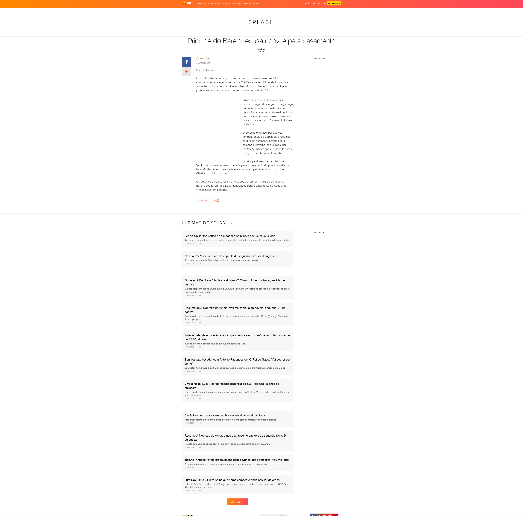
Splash (261, 11)
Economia (237, 11)
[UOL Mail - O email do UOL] (312, 3)
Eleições (201, 11)
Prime (317, 11)
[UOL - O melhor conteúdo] (186, 3)
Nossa (307, 11)
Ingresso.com (203, 3)
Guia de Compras (334, 11)
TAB (312, 11)
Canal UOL (298, 11)
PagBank (247, 3)
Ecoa (290, 11)
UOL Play (256, 3)
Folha (245, 11)
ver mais (236, 502)
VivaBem (279, 11)
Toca (322, 11)
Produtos (185, 11)
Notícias (210, 11)
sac (305, 3)
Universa (270, 11)
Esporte (253, 11)
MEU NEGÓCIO (225, 3)
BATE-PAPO (214, 3)
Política (219, 11)
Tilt (286, 11)
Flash (193, 11)
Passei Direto (237, 3)
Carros (228, 11)
